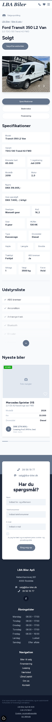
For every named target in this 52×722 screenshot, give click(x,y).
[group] (26, 74)
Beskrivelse (26, 109)
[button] (39, 86)
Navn (8, 497)
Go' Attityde (26, 717)
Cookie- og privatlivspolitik (26, 713)
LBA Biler (6, 21)
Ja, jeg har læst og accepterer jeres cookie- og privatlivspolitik (26, 538)
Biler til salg (16, 21)
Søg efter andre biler (15, 46)
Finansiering (26, 116)
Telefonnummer (12, 510)
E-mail (8, 522)
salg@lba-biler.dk (28, 475)
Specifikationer (26, 101)
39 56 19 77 (28, 469)
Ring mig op (26, 547)
